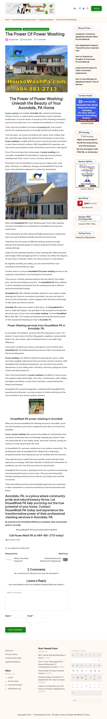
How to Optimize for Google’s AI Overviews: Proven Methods (86, 59)
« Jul (74, 700)
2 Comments (41, 40)
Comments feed (15, 685)
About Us (9, 650)
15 (95, 671)
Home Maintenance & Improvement (36, 29)
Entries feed (13, 681)
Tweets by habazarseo (85, 237)
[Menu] (74, 8)
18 (78, 677)
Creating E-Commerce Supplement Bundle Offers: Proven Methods (87, 36)
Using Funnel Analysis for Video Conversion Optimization (86, 70)
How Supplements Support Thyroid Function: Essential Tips (87, 48)
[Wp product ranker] (87, 175)
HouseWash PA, (44, 127)
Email (31, 616)
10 (73, 671)
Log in (10, 677)
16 (99, 671)
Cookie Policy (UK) (13, 658)
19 (82, 677)
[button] (96, 8)
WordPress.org (14, 688)
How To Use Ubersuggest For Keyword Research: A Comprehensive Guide (50, 664)
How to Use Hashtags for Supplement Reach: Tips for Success (87, 82)
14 (91, 671)
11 (77, 671)
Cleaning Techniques (13, 29)
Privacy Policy (11, 654)
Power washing (12, 113)
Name (8, 616)
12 (82, 671)
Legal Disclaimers (12, 662)
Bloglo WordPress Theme (79, 715)
